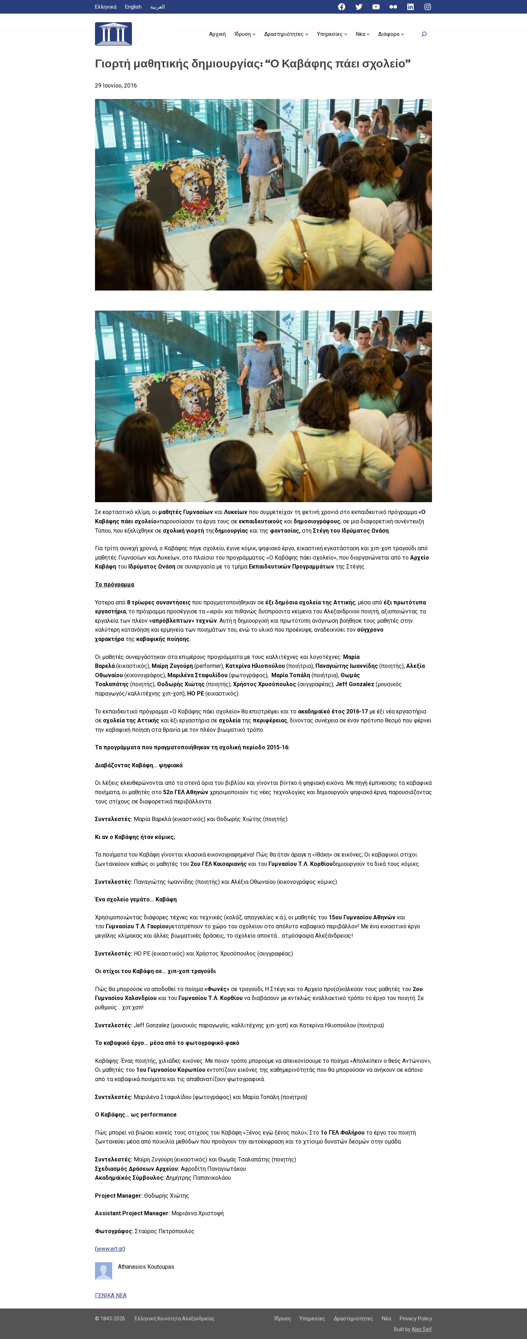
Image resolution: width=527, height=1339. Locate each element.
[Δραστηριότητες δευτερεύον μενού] (306, 34)
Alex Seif (422, 1329)
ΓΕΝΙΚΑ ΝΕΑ (111, 1295)
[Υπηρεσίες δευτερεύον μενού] (345, 34)
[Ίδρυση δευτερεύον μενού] (254, 34)
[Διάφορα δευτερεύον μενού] (402, 34)
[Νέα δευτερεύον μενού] (368, 34)
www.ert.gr (110, 1248)
